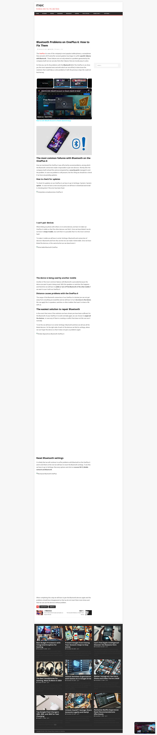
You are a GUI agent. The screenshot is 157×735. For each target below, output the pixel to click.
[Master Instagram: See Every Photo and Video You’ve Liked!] (107, 673)
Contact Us (57, 731)
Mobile (52, 13)
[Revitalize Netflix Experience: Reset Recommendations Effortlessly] (107, 707)
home (37, 13)
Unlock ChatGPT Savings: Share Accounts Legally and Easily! (78, 711)
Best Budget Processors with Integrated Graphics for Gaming (48, 645)
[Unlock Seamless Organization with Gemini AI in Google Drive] (78, 673)
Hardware (60, 13)
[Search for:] (107, 65)
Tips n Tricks (85, 13)
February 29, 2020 (43, 49)
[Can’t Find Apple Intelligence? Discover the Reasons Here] (107, 640)
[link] (39, 91)
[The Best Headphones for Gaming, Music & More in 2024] (49, 675)
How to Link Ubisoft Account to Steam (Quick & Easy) (60, 91)
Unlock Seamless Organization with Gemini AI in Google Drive (78, 677)
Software (106, 13)
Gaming (77, 13)
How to (58, 49)
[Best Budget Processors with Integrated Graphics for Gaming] (49, 640)
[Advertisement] (78, 26)
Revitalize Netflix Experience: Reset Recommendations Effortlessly (106, 712)
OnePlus (42, 53)
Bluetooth (44, 606)
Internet (44, 13)
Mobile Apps (96, 13)
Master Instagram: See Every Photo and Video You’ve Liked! (106, 677)
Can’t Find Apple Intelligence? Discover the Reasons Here (106, 644)
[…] (55, 724)
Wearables (69, 13)
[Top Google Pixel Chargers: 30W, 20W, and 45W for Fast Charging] (49, 709)
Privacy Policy (51, 731)
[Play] (62, 83)
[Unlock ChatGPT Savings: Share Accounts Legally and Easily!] (78, 707)
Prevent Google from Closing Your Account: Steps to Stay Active (77, 645)
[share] (88, 90)
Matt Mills (51, 49)
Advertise (63, 731)
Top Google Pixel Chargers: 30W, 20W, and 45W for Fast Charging (47, 714)
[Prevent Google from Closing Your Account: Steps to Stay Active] (78, 640)
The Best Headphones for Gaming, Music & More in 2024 (48, 679)
